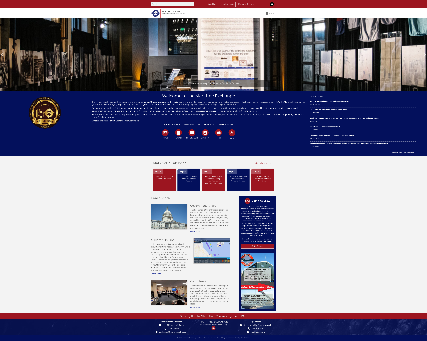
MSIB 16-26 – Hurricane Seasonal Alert (325, 127)
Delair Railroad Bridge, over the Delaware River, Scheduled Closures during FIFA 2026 (344, 118)
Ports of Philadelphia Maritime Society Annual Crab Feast (238, 178)
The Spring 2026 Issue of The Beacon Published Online (332, 135)
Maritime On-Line (246, 4)
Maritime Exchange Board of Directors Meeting (189, 178)
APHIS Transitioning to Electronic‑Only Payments (329, 101)
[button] (2, 54)
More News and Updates (403, 153)
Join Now (212, 4)
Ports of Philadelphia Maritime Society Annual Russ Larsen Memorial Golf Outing (213, 179)
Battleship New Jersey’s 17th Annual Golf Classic (263, 178)
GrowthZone (245, 338)
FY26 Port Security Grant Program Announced (328, 110)
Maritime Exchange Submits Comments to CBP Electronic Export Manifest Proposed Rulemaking (349, 144)
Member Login (227, 4)
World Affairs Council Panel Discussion (164, 177)
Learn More (195, 232)
